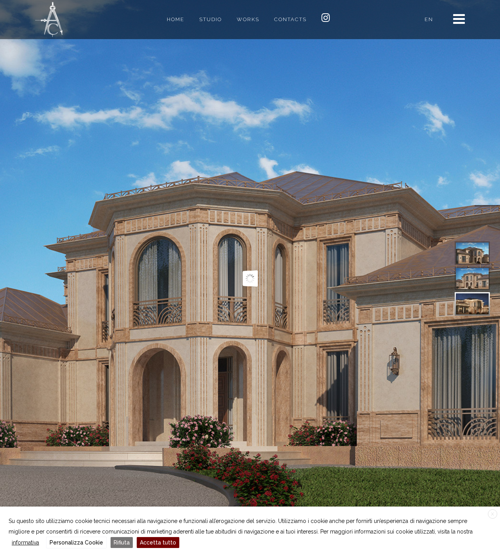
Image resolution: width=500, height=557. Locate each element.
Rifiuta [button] (122, 542)
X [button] (492, 514)
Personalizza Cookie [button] (76, 542)
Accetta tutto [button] (158, 542)
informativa (25, 542)
